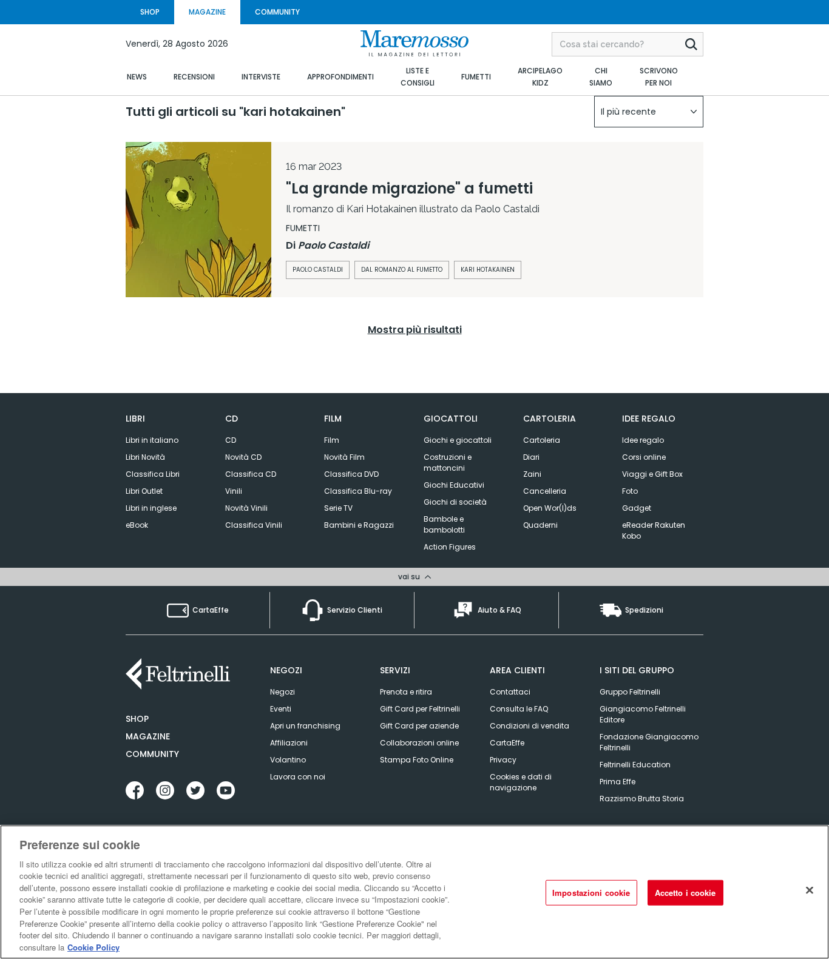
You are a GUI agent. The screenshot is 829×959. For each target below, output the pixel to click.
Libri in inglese (151, 508)
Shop (137, 719)
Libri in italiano (152, 440)
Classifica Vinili (253, 525)
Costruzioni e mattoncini (448, 462)
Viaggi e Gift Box (652, 474)
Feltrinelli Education (635, 764)
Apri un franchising (305, 726)
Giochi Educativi (454, 485)
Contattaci (510, 692)
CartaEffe (507, 743)
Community (152, 754)
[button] (648, 111)
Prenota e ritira (406, 692)
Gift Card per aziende (419, 726)
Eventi (280, 709)
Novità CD (243, 457)
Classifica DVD (351, 474)
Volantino (288, 760)
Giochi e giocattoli (458, 440)
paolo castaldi (318, 269)
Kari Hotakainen (488, 269)
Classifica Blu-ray (358, 491)
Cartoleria (541, 440)
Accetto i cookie (685, 892)
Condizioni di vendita (529, 726)
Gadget (636, 508)
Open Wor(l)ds (550, 508)
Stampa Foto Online (416, 760)
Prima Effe (617, 781)
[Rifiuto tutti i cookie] (809, 890)
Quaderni (540, 525)
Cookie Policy (93, 946)
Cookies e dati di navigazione (521, 782)
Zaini (532, 474)
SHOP (150, 12)
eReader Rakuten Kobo (653, 530)
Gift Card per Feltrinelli (420, 709)
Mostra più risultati (415, 330)
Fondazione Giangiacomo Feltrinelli (649, 742)
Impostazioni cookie (591, 892)
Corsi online (644, 457)
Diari (531, 457)
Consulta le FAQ (519, 709)
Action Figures (450, 547)
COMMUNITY (277, 12)
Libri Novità (145, 457)
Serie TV (338, 508)
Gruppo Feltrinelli (630, 692)
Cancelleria (544, 491)
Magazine (148, 736)
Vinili (233, 491)
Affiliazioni (289, 743)
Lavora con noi (297, 777)
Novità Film (344, 457)
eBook (137, 525)
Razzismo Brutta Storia (642, 798)
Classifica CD (250, 474)
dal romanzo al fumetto (401, 269)
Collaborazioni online (419, 743)
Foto (630, 491)
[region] (414, 892)
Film (331, 440)
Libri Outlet (144, 491)
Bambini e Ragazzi (359, 525)
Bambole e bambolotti (444, 524)
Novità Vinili (246, 508)
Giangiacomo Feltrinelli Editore (643, 714)
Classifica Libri (153, 474)
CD (230, 440)
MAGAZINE (207, 12)
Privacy (503, 760)
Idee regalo (643, 440)
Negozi (282, 692)
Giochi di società (455, 502)
